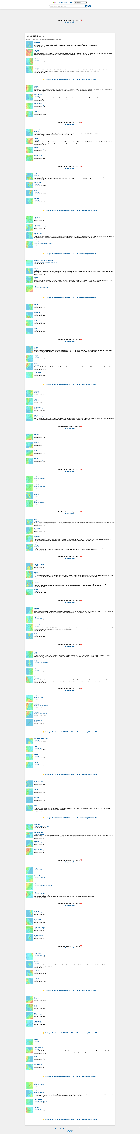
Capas (35, 746)
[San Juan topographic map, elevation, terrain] (29, 1093)
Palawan (36, 347)
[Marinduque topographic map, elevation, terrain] (29, 964)
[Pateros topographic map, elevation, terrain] (29, 765)
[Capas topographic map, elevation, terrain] (29, 749)
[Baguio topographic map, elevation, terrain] (29, 141)
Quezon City (37, 67)
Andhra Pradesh (40, 262)
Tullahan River (38, 155)
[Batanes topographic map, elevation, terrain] (29, 800)
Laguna (36, 277)
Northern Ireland (39, 564)
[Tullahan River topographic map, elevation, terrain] (29, 158)
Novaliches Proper (39, 927)
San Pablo (37, 824)
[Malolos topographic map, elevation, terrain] (29, 418)
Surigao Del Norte (44, 662)
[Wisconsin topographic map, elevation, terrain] (29, 53)
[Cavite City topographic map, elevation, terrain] (29, 843)
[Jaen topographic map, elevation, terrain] (29, 1085)
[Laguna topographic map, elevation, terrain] (29, 280)
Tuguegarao (37, 617)
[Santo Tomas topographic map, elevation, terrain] (29, 1102)
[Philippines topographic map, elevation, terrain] (29, 44)
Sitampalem (54, 262)
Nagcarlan (37, 286)
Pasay (35, 669)
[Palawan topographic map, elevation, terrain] (29, 350)
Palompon (37, 911)
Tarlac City (37, 320)
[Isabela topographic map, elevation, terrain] (29, 575)
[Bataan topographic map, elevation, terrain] (29, 271)
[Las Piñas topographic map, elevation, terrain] (29, 437)
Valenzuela (37, 130)
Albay (35, 805)
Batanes (36, 797)
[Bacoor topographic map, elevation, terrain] (29, 453)
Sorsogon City (38, 832)
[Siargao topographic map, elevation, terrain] (29, 663)
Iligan (35, 997)
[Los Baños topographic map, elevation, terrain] (29, 315)
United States (37, 51)
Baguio (36, 138)
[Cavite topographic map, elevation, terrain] (29, 176)
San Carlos (37, 485)
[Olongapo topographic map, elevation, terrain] (29, 227)
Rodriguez (45, 538)
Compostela (37, 868)
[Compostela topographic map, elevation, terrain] (29, 870)
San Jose (36, 1107)
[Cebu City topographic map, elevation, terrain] (29, 714)
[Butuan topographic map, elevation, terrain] (29, 757)
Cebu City (37, 712)
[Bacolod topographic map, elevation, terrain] (29, 611)
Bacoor (36, 450)
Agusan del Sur (43, 877)
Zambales (42, 227)
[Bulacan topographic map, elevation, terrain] (29, 61)
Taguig (36, 458)
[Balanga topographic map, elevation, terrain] (29, 981)
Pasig (35, 399)
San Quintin (37, 954)
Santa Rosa (37, 919)
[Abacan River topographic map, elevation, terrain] (29, 106)
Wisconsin (37, 50)
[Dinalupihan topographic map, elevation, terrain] (29, 1023)
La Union (42, 1092)
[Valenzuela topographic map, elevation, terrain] (29, 132)
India (35, 262)
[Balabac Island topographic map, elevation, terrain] (29, 937)
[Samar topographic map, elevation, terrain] (29, 495)
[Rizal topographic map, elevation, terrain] (29, 636)
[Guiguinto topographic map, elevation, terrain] (29, 219)
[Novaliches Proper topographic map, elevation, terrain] (29, 929)
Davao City (37, 111)
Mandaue (36, 364)
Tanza (35, 1013)
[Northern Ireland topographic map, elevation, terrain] (29, 566)
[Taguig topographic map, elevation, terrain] (29, 461)
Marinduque (37, 962)
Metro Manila (38, 95)
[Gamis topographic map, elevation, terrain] (29, 698)
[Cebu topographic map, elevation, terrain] (29, 583)
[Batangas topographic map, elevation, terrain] (29, 547)
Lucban (36, 589)
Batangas (37, 545)
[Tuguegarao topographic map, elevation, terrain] (29, 619)
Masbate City (38, 1064)
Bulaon (36, 884)
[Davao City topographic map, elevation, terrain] (29, 114)
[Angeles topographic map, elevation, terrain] (29, 88)
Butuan (36, 754)
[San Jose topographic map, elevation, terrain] (29, 1110)
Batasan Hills (38, 849)
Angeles (36, 86)
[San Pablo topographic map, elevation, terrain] (29, 827)
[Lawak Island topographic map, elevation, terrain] (29, 722)
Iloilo (35, 519)
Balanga (36, 978)
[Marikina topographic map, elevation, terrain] (29, 393)
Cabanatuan (37, 372)
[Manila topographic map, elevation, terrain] (29, 307)
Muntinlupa (42, 1058)
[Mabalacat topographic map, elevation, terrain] (29, 150)
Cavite (36, 174)
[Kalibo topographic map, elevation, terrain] (29, 331)
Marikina (36, 391)
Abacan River (38, 103)
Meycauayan (37, 407)
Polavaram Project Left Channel (43, 260)
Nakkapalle (47, 262)
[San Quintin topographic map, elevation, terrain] (29, 956)
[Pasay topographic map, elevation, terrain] (29, 671)
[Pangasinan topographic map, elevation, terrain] (29, 973)
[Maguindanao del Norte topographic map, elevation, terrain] (29, 741)
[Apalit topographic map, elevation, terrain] (29, 503)
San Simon (37, 477)
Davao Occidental (44, 243)
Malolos (36, 415)
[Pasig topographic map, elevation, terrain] (29, 401)
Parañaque (37, 528)
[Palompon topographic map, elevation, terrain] (29, 913)
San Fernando (49, 885)
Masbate (42, 1066)
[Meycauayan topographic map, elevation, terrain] (29, 409)
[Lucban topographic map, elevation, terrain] (29, 592)
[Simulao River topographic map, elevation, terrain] (29, 878)
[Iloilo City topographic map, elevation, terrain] (29, 445)
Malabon (36, 198)
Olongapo (37, 225)
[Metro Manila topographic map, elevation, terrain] (29, 97)
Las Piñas (37, 434)
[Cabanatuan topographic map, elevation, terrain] (29, 375)
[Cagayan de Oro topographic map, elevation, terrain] (29, 1050)
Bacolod (36, 608)
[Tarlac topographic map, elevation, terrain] (29, 193)
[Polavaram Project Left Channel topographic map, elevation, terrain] (29, 263)
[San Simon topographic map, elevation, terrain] (29, 479)
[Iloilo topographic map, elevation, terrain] (29, 522)
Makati (36, 1040)
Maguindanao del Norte (41, 738)
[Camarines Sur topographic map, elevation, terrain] (29, 783)
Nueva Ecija (42, 374)
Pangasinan (42, 486)
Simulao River (38, 876)
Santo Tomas (38, 1099)
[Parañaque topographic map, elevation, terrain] (29, 530)
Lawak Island (38, 720)
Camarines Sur (38, 781)
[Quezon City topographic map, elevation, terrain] (29, 69)
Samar (36, 493)
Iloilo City (36, 442)
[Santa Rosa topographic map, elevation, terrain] (29, 921)
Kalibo (35, 328)
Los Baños (37, 312)
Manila (36, 304)
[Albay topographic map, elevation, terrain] (29, 808)
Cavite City (37, 841)
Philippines (37, 42)
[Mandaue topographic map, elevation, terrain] (29, 366)
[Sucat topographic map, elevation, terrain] (29, 1059)
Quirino (41, 697)
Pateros (36, 763)
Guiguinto (37, 217)
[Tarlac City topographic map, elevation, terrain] (29, 323)
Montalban (37, 536)
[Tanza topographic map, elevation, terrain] (29, 1015)
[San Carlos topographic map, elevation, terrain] (29, 487)
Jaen (35, 1083)
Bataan (36, 268)
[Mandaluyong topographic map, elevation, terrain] (29, 236)
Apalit (35, 501)
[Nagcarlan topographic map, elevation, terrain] (29, 288)
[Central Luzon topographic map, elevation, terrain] (29, 185)
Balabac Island (38, 935)
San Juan (36, 1091)
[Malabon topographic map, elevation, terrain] (29, 201)
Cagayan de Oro (38, 1048)
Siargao (36, 661)
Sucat (35, 1056)
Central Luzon (38, 182)
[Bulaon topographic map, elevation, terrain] (29, 886)
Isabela (36, 572)
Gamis (35, 696)
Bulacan (36, 59)
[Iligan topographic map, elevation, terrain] (29, 999)
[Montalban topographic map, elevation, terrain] (29, 539)
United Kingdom (37, 565)
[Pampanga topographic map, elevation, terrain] (29, 358)
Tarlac (35, 190)
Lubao (47, 1101)
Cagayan (42, 618)
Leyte (41, 912)
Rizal (41, 538)
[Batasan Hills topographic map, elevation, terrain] (29, 851)
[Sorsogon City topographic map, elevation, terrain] (29, 835)
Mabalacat (37, 147)
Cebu (35, 581)
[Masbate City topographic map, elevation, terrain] (29, 1067)
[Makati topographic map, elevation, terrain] (29, 1042)
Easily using (71, 79)
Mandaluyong (38, 233)
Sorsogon (42, 834)
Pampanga (42, 105)
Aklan (41, 330)
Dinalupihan (37, 1021)
